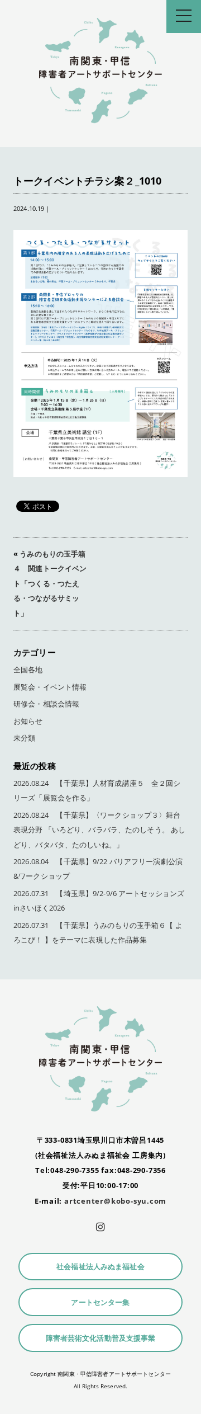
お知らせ (28, 721)
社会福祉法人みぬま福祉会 (100, 1266)
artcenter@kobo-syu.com (115, 1201)
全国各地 (28, 670)
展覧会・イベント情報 (50, 687)
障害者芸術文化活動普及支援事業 (101, 1338)
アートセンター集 (100, 1302)
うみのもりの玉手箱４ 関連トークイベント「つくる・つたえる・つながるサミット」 (50, 583)
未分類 (24, 738)
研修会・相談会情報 (46, 704)
